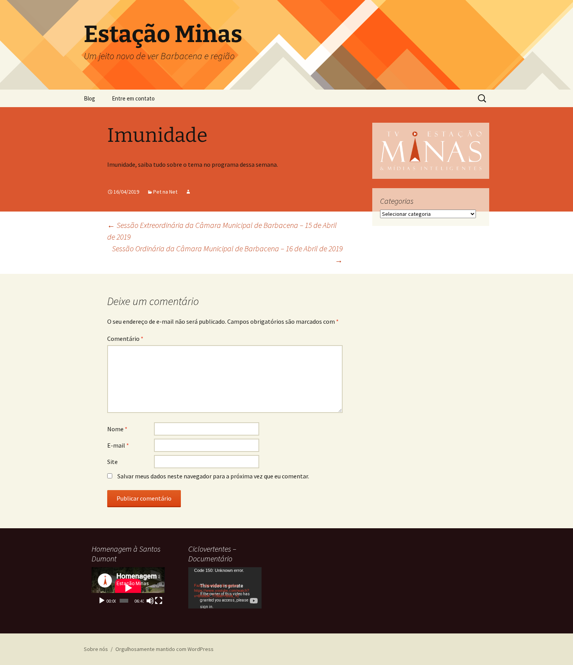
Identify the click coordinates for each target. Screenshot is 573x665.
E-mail (118, 445)
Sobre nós (96, 649)
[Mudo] (150, 601)
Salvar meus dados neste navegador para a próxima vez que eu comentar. (213, 476)
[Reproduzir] (102, 601)
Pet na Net (165, 191)
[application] (128, 588)
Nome (117, 429)
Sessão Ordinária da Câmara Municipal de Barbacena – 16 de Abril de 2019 (227, 254)
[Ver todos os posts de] (188, 191)
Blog (89, 98)
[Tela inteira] (159, 601)
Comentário (125, 338)
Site (112, 462)
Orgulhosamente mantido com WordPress (164, 649)
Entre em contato (133, 98)
